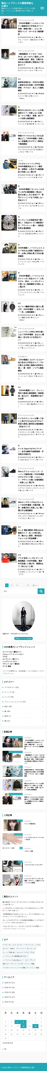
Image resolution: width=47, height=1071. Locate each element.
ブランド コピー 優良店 (11, 664)
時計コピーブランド (9, 964)
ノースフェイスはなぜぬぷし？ (13, 960)
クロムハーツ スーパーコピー (13, 654)
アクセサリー (23, 356)
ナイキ (39, 70)
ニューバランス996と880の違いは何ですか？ (31, 345)
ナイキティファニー (9, 968)
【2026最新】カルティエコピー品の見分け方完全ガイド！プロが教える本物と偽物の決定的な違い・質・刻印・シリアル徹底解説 (31, 365)
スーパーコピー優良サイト (12, 652)
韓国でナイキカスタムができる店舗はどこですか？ (31, 149)
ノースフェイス (28, 945)
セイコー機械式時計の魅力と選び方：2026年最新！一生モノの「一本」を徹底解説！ (31, 309)
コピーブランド (30, 960)
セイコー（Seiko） (9, 948)
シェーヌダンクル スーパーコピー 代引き (34, 838)
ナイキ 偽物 (21, 968)
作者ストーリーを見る (23, 638)
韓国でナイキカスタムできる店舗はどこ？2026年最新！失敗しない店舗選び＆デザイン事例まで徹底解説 (34, 800)
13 (23, 1026)
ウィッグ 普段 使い (30, 824)
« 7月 (4, 1049)
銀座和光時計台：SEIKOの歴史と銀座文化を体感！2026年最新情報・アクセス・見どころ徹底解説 (34, 773)
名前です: (6, 634)
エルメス (20, 952)
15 (35, 1026)
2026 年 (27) (10, 983)
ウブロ (26, 952)
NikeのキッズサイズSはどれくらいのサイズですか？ (31, 516)
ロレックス (12, 945)
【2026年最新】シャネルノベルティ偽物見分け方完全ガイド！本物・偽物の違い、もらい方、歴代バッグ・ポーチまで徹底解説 (31, 28)
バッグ (20, 160)
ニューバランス (29, 348)
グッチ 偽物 (7, 666)
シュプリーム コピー (10, 661)
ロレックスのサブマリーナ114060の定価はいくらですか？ (23, 920)
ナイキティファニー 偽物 (25, 964)
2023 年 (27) (10, 997)
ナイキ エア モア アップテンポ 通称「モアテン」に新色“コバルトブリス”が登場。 (34, 881)
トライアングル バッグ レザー (33, 865)
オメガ (19, 945)
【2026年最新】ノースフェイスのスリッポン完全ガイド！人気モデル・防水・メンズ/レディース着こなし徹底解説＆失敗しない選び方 (31, 281)
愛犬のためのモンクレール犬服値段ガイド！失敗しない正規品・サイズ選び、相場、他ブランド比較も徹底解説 (34, 786)
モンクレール (39, 124)
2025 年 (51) (10, 987)
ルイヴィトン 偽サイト (11, 659)
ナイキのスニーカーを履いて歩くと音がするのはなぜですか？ (31, 432)
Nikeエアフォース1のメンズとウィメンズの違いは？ (31, 488)
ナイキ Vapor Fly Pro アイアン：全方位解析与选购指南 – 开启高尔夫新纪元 (31, 451)
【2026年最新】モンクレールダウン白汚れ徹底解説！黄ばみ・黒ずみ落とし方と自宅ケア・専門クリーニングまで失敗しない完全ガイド (31, 194)
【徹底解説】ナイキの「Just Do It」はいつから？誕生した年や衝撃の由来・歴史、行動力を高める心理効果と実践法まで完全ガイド (31, 59)
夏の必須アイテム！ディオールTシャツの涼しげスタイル (23, 902)
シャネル (37, 945)
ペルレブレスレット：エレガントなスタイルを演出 (21, 926)
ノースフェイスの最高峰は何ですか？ (15, 956)
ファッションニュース (26, 20)
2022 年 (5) (9, 1002)
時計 (19, 79)
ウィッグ (9, 692)
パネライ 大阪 (28, 851)
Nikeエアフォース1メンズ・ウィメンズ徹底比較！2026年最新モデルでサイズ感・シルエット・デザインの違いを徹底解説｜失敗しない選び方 (31, 477)
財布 (19, 555)
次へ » (35, 585)
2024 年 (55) (10, 992)
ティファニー (21, 948)
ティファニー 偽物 (33, 968)
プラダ (40, 177)
